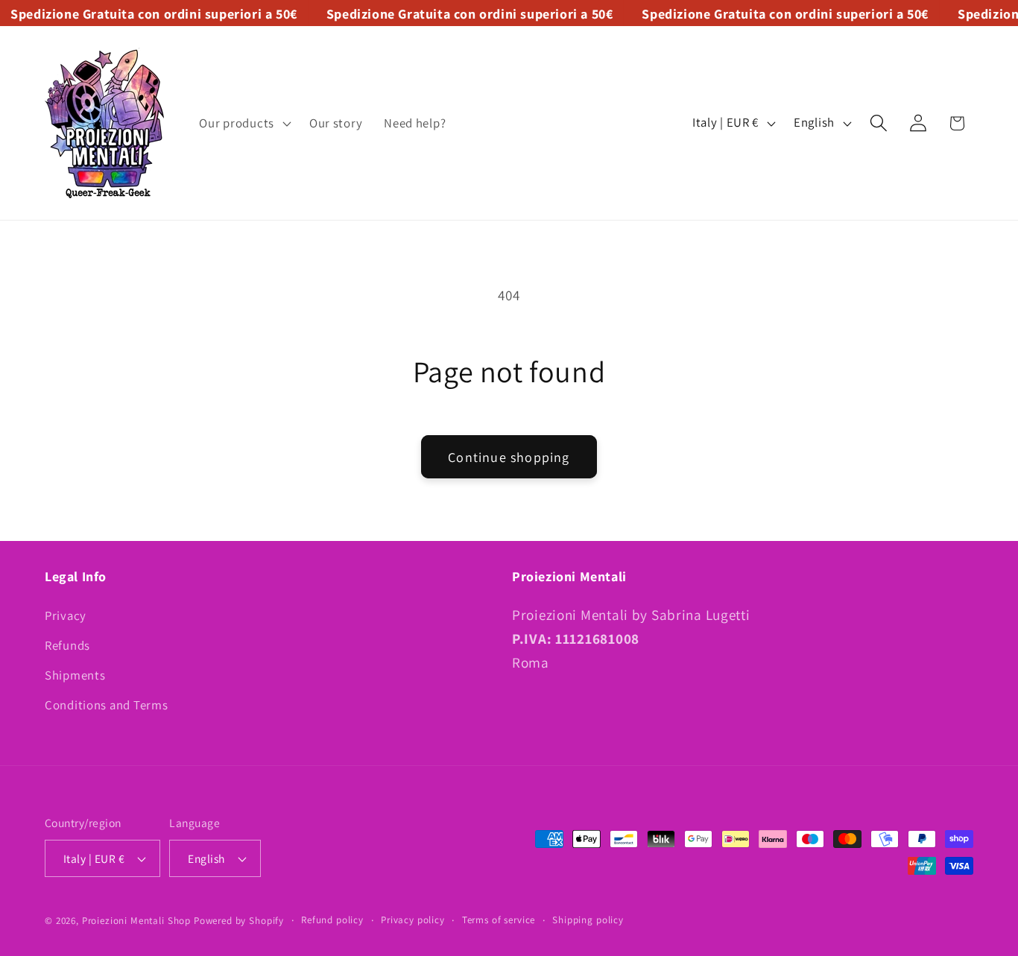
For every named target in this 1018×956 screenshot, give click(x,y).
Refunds (67, 645)
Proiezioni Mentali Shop (136, 920)
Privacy (65, 616)
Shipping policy (588, 920)
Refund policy (332, 920)
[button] (243, 123)
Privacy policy (413, 920)
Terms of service (498, 920)
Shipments (75, 675)
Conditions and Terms (106, 705)
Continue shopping (508, 457)
